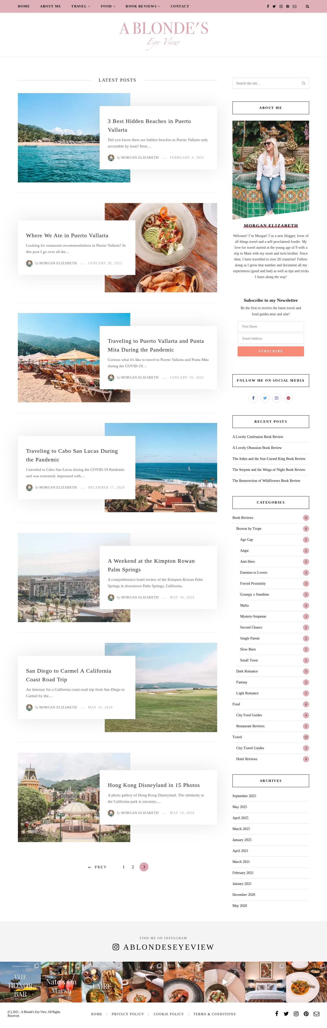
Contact (180, 6)
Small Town (249, 660)
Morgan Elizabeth (140, 157)
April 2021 (240, 851)
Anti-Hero (247, 561)
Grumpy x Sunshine (254, 594)
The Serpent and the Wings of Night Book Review (268, 470)
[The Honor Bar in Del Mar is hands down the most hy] (20, 982)
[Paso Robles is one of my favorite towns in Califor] (102, 982)
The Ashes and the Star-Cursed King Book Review (269, 459)
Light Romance (247, 693)
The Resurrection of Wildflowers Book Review (266, 481)
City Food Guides (249, 715)
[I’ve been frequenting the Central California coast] (306, 982)
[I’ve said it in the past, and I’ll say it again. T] (184, 982)
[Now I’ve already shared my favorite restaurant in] (265, 982)
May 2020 (239, 906)
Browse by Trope (248, 529)
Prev (101, 867)
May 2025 (239, 807)
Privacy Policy (128, 1014)
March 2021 (241, 862)
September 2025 (244, 796)
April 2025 (240, 818)
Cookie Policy (169, 1014)
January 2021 (242, 884)
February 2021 (243, 873)
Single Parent (250, 638)
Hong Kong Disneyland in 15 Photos (154, 785)
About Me (50, 6)
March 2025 (241, 829)
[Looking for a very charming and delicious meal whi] (61, 982)
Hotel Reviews (246, 759)
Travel (79, 6)
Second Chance (251, 627)
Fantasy (241, 682)
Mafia (244, 605)
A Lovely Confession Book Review (257, 437)
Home (24, 6)
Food (106, 6)
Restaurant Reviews (250, 726)
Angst (244, 551)
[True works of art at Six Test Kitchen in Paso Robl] (224, 982)
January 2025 (242, 840)
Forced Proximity (253, 583)
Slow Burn (248, 649)
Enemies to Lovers (253, 572)
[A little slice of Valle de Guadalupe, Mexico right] (143, 982)
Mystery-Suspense (253, 616)
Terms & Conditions (215, 1014)
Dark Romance (247, 671)
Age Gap (246, 540)
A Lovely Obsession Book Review (257, 448)
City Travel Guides (250, 748)
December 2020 (243, 895)
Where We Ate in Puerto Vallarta (67, 235)
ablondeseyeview (169, 947)
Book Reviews (141, 6)
